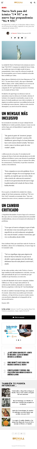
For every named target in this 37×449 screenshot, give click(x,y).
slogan (16, 311)
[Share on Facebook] (11, 37)
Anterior (5, 331)
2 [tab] (18, 340)
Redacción (14, 33)
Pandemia (4, 311)
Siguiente (31, 331)
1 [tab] (16, 340)
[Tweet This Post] (15, 37)
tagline (21, 311)
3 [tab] (20, 340)
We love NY (26, 311)
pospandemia (10, 311)
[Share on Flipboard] (18, 37)
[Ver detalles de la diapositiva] (18, 331)
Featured (13, 309)
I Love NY (18, 309)
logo (22, 309)
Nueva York (32, 309)
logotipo (26, 309)
